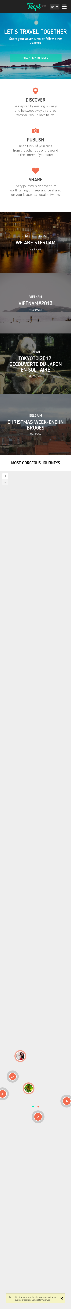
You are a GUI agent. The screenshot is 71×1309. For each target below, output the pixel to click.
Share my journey (35, 58)
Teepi (35, 6)
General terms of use (41, 1299)
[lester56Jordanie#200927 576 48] (28, 1088)
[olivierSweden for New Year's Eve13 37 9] (20, 1056)
